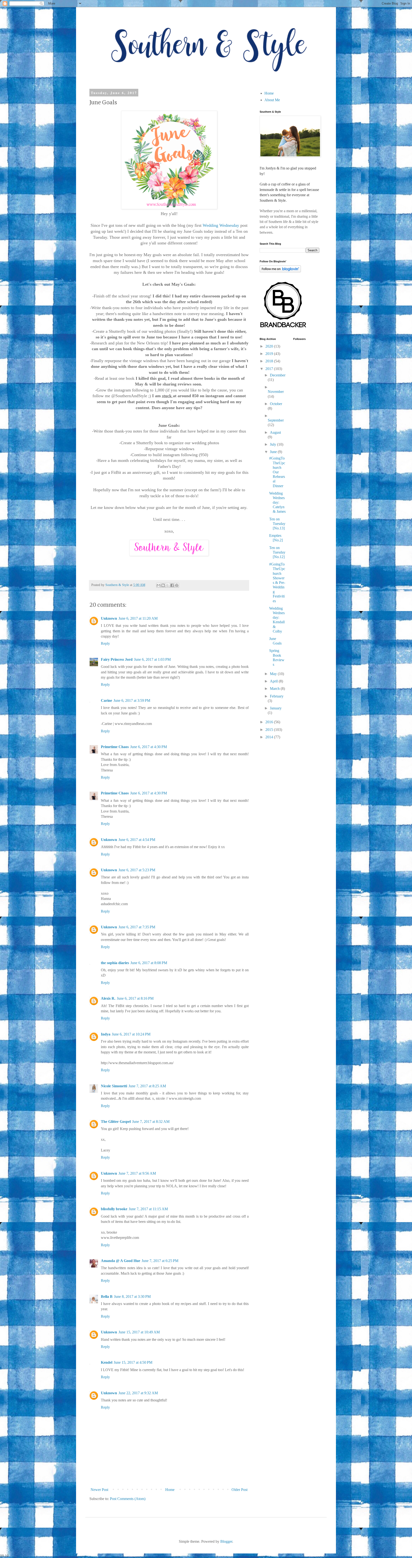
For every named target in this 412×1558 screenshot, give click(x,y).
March (275, 689)
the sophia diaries (115, 963)
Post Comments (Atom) (127, 1499)
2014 (269, 737)
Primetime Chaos (115, 747)
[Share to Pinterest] (176, 585)
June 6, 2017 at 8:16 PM (135, 998)
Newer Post (99, 1490)
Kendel (106, 1362)
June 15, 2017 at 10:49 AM (139, 1332)
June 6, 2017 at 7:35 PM (136, 927)
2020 (269, 346)
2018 (269, 361)
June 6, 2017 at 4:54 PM (136, 840)
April (274, 681)
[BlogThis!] (163, 585)
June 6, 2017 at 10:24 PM (131, 1034)
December (277, 375)
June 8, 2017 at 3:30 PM (132, 1296)
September (276, 420)
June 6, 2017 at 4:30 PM (148, 747)
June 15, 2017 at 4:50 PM (133, 1362)
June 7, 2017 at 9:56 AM (137, 1173)
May (274, 674)
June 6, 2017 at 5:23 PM (136, 870)
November (276, 392)
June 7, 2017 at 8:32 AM (151, 1122)
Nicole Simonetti (114, 1086)
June (274, 452)
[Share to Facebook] (172, 585)
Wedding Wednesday (221, 225)
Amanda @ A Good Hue (120, 1261)
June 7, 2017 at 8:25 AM (147, 1086)
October (276, 404)
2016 (269, 722)
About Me (272, 100)
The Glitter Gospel (116, 1122)
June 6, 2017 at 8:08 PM (148, 963)
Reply (105, 643)
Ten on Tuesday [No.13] (277, 523)
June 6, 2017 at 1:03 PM (152, 659)
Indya (105, 1034)
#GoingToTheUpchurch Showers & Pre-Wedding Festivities (277, 582)
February (276, 696)
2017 (269, 369)
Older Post (239, 1490)
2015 (269, 730)
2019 (269, 354)
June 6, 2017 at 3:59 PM (131, 700)
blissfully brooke (114, 1209)
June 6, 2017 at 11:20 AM (138, 618)
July (273, 444)
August (275, 432)
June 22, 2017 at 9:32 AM (138, 1393)
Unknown (109, 618)
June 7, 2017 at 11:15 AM (148, 1209)
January (276, 708)
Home (170, 1490)
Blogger (226, 1541)
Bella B (107, 1296)
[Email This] (158, 585)
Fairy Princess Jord (117, 659)
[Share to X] (167, 585)
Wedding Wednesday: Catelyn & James (277, 502)
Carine (106, 700)
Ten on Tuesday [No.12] (277, 552)
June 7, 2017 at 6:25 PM (160, 1261)
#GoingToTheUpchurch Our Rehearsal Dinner (277, 472)
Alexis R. (108, 998)
